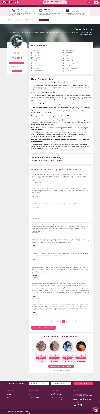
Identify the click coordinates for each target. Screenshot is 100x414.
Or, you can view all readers (61, 370)
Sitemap (28, 413)
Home (10, 20)
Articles (64, 6)
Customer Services (72, 6)
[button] (95, 409)
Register (90, 2)
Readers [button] (25, 6)
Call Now (16, 63)
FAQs (30, 394)
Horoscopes (10, 399)
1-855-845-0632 (21, 11)
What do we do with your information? (60, 399)
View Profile (40, 359)
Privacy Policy (54, 393)
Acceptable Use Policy (34, 397)
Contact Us (31, 393)
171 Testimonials (17, 67)
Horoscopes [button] (51, 6)
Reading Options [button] (37, 6)
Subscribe (82, 383)
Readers (9, 396)
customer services (77, 398)
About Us (9, 394)
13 (57, 321)
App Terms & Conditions (57, 397)
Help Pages (32, 396)
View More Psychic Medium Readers (61, 366)
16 (66, 321)
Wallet (45, 6)
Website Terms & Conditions (58, 396)
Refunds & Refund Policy (57, 394)
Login (96, 2)
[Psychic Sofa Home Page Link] (11, 2)
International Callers (20, 413)
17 (69, 321)
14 (60, 321)
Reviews (59, 6)
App (31, 6)
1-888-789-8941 (48, 11)
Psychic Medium (30, 20)
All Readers (19, 20)
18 (72, 321)
